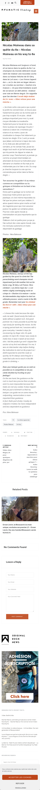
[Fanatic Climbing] (16, 10)
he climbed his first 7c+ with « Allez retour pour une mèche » (19, 305)
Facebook (10, 436)
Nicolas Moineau (8, 424)
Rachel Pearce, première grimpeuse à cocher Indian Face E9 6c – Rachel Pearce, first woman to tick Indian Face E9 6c (19, 722)
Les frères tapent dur (24, 420)
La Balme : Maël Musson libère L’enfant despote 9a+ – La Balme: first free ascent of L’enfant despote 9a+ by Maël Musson (20, 745)
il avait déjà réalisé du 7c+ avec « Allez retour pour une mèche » (19, 99)
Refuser (20, 783)
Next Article (32, 445)
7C (13, 420)
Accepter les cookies (20, 777)
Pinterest (23, 436)
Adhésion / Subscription (27, 2)
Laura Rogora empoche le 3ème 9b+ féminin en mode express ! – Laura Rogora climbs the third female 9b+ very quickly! (19, 736)
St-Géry (19, 424)
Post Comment (17, 616)
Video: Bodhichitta (8, 715)
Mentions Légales (20, 787)
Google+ (17, 432)
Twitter (29, 432)
